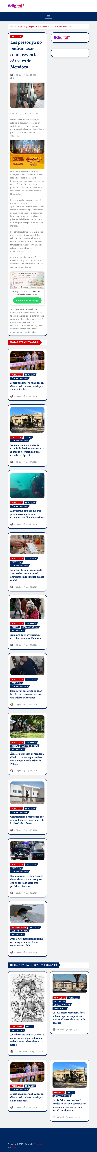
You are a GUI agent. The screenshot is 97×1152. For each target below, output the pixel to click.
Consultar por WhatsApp (27, 300)
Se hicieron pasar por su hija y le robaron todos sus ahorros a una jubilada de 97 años (26, 694)
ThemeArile (16, 1147)
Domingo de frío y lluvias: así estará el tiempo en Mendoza (25, 636)
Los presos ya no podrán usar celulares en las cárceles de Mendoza (45, 26)
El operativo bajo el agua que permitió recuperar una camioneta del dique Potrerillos (27, 514)
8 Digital (17, 75)
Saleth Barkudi (20, 1051)
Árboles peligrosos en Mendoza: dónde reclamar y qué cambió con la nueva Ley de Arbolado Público (27, 759)
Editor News (39, 1144)
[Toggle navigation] (48, 16)
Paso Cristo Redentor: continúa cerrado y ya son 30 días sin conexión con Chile (27, 942)
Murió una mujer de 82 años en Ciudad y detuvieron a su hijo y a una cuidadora (27, 386)
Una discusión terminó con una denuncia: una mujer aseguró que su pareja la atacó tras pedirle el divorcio (26, 881)
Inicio (12, 26)
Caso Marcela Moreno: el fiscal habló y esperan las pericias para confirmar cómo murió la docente (69, 1018)
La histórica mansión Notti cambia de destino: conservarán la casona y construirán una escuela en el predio (27, 450)
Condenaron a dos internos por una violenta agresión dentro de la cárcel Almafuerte (27, 820)
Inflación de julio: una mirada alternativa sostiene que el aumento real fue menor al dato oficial (27, 575)
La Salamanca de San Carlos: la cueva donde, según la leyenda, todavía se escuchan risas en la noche (27, 1040)
